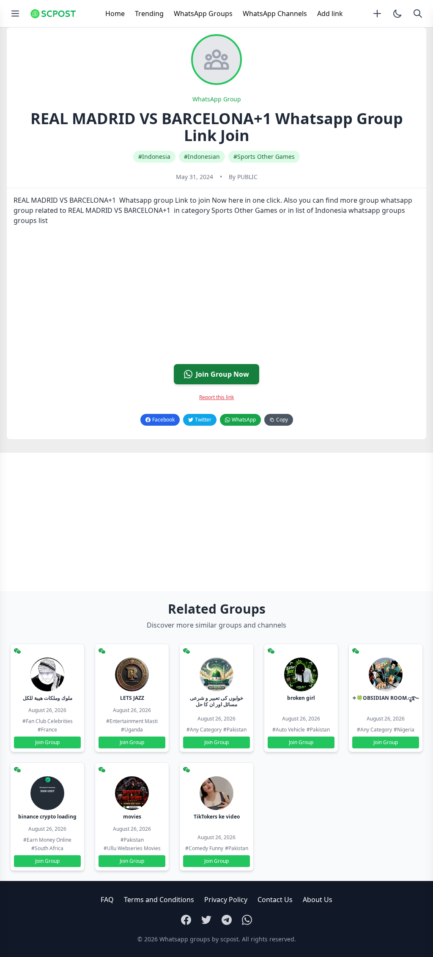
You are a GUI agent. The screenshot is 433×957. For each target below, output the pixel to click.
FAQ (107, 899)
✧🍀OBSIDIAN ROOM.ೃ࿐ (385, 697)
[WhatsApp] (247, 920)
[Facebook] (186, 920)
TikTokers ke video (217, 816)
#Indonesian (202, 156)
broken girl (301, 697)
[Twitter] (206, 920)
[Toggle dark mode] (397, 13)
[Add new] (377, 13)
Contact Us (275, 899)
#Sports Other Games (264, 156)
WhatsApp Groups (203, 13)
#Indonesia (154, 156)
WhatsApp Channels (275, 13)
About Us (317, 899)
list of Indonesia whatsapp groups (350, 210)
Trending (149, 13)
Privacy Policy (225, 899)
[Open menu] (15, 13)
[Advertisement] (216, 298)
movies (132, 816)
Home (115, 13)
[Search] (417, 13)
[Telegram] (227, 920)
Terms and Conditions (159, 899)
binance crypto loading (47, 816)
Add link (330, 13)
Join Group (47, 742)
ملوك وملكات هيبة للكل (47, 697)
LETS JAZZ (132, 697)
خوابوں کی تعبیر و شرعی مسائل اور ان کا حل (216, 701)
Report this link (216, 397)
